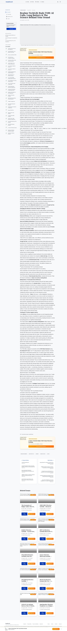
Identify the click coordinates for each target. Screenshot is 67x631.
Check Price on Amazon (42, 57)
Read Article (25, 514)
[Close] (61, 629)
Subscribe (11, 28)
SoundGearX (9, 2)
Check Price (32, 538)
